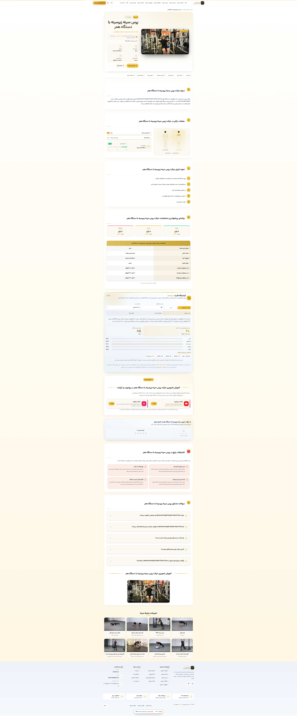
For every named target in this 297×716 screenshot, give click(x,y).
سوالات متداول (130, 75)
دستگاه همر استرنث (141, 147)
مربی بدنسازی (165, 677)
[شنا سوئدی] (182, 624)
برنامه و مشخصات (160, 75)
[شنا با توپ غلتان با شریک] (137, 624)
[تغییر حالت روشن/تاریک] (108, 2)
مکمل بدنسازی (151, 671)
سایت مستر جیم (120, 36)
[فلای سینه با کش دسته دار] (182, 645)
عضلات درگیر (119, 65)
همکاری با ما (136, 674)
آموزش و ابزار (149, 75)
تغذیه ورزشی (152, 674)
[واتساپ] (192, 683)
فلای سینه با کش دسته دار (182, 654)
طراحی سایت (150, 711)
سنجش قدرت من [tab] (158, 313)
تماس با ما (136, 681)
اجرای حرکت (170, 75)
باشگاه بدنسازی (164, 681)
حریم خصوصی (149, 705)
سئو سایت (144, 711)
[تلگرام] (188, 683)
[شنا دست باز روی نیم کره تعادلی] (137, 645)
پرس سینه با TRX (160, 633)
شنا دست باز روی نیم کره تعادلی (137, 654)
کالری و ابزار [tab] (131, 313)
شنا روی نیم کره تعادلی (160, 654)
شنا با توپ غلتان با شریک (137, 633)
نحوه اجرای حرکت (131, 65)
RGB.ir (137, 711)
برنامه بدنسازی (164, 674)
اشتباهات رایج (140, 75)
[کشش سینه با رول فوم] (114, 624)
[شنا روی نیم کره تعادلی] (159, 645)
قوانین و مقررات (141, 705)
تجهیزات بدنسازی (164, 684)
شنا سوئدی (182, 633)
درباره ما (137, 671)
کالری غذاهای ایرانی (150, 677)
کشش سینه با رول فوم (115, 633)
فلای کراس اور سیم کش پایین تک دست (114, 654)
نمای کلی (187, 75)
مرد (183, 307)
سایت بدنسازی (190, 9)
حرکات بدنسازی (164, 671)
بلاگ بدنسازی (152, 681)
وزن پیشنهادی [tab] (187, 313)
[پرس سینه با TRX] (159, 624)
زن (170, 307)
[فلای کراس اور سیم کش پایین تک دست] (114, 645)
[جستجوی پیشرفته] (111, 2)
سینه (135, 17)
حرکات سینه (183, 9)
